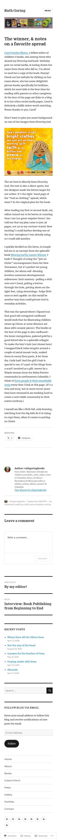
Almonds (12, 669)
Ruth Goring (14, 11)
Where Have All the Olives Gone (25, 637)
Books (8, 773)
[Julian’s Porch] (25, 819)
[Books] (19, 819)
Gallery (8, 794)
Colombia (9, 504)
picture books (36, 504)
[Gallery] (37, 819)
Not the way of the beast (21, 645)
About (8, 766)
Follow (11, 743)
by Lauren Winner (28, 254)
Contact (9, 809)
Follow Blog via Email (21, 707)
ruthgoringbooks (17, 501)
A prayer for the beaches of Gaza (26, 653)
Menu (48, 10)
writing (47, 504)
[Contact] (7, 825)
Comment (42, 558)
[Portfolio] (43, 819)
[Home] (7, 819)
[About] (13, 819)
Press (7, 787)
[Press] (31, 819)
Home (8, 759)
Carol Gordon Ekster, (16, 52)
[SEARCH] (49, 690)
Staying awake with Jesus (22, 661)
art (50, 501)
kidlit (26, 504)
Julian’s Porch (12, 780)
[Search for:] (25, 690)
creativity (19, 504)
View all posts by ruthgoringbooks (30, 490)
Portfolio (9, 801)
